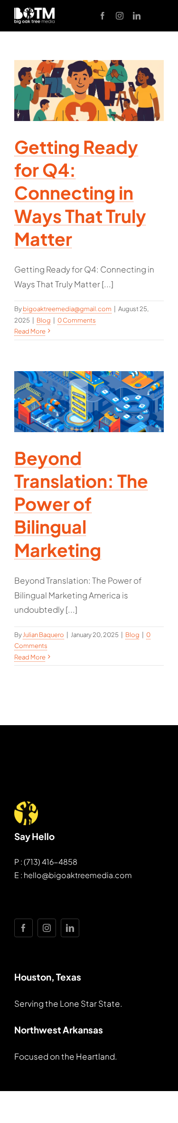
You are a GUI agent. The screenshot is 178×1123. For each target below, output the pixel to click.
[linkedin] (137, 16)
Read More (30, 331)
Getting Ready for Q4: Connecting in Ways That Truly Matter (80, 192)
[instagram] (119, 16)
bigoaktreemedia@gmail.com (67, 309)
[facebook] (102, 16)
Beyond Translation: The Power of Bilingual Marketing (81, 503)
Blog (44, 320)
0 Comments (76, 320)
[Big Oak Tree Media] (34, 11)
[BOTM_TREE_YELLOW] (26, 805)
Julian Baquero (43, 634)
